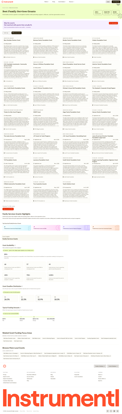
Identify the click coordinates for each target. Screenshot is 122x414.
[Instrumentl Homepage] (7, 2)
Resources (71, 1)
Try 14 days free (116, 1)
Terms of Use (29, 411)
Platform (46, 1)
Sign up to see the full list (8, 209)
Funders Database (99, 366)
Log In (108, 1)
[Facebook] (107, 411)
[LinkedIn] (117, 411)
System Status (36, 411)
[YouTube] (114, 411)
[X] (111, 411)
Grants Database (61, 1)
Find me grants (114, 23)
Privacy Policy (22, 411)
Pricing (53, 1)
